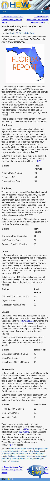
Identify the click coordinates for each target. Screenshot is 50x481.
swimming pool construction (22, 458)
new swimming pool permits (36, 456)
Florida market (20, 449)
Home (5, 12)
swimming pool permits (10, 451)
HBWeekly (10, 479)
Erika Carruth (30, 33)
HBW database (27, 321)
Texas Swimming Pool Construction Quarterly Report (12, 19)
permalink (15, 461)
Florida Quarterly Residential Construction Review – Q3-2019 (37, 19)
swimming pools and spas (29, 451)
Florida (11, 449)
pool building (6, 458)
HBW (38, 161)
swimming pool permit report (37, 449)
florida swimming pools (16, 456)
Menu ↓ (43, 12)
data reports (23, 432)
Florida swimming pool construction (15, 453)
